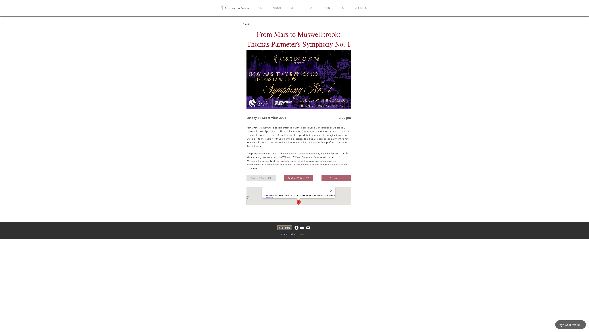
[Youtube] (302, 228)
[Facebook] (296, 228)
